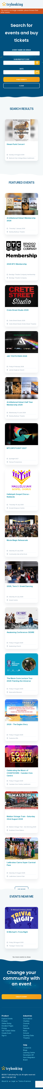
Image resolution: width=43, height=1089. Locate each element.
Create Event (21, 997)
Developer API (28, 1055)
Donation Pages (7, 1026)
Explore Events (7, 1019)
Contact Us (27, 1048)
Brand (25, 1060)
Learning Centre (29, 1052)
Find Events (21, 79)
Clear (21, 86)
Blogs (25, 1050)
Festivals (26, 1028)
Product (4, 1021)
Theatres (26, 1038)
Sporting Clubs (28, 1035)
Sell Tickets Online (8, 1031)
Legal (13, 1081)
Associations (27, 1019)
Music (25, 1031)
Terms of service (24, 1081)
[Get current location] (37, 63)
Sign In (4, 1035)
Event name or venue (21, 50)
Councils (26, 1023)
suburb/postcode (21, 59)
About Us (5, 1081)
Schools (26, 1033)
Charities (26, 1021)
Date (21, 69)
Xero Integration (29, 1057)
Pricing (4, 1028)
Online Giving (6, 1023)
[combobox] (21, 63)
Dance (25, 1026)
